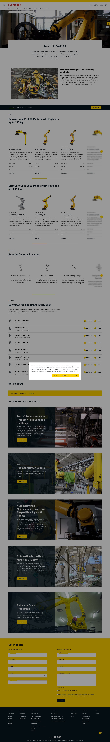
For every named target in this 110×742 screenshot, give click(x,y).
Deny (55, 375)
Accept (75, 375)
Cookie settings (65, 375)
